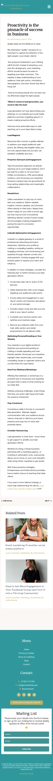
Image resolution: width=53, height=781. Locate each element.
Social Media (35, 598)
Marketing (25, 553)
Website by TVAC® (26, 773)
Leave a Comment (13, 553)
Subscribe (26, 749)
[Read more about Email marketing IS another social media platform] (26, 530)
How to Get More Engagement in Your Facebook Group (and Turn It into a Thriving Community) (25, 590)
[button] (49, 7)
